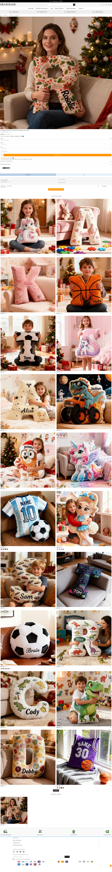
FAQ (84, 174)
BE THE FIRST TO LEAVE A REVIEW (56, 189)
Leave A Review (62, 179)
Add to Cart (57, 155)
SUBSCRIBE (67, 856)
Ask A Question (62, 182)
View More (56, 790)
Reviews (28, 174)
